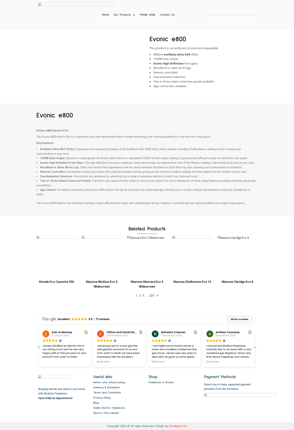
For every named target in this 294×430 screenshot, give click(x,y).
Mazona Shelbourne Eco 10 (192, 281)
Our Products (122, 14)
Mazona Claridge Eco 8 (237, 281)
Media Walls (147, 14)
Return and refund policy (109, 382)
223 (151, 295)
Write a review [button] (239, 319)
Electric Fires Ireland (106, 413)
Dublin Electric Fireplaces (109, 408)
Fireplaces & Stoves (161, 382)
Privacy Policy (102, 397)
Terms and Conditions (107, 392)
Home (105, 14)
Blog (96, 402)
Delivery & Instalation (106, 387)
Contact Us (167, 14)
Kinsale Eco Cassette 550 (56, 281)
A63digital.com (178, 426)
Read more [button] (103, 361)
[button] (254, 347)
